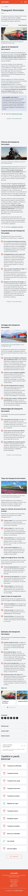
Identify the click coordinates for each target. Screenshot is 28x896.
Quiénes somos (14, 880)
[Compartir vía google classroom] (11, 718)
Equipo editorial (14, 881)
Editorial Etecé (19, 890)
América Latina (17, 645)
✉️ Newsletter (14, 886)
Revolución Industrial (10, 186)
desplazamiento (5, 84)
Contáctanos (14, 884)
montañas (21, 246)
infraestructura (9, 249)
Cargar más (15, 856)
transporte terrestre (7, 56)
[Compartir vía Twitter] (2, 718)
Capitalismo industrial (17, 227)
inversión (6, 421)
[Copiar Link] (17, 718)
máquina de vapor (6, 185)
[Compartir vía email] (8, 718)
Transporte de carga (16, 114)
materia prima (8, 613)
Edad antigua (4, 168)
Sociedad (6, 6)
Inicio (2, 6)
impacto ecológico (19, 372)
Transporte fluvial (22, 701)
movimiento (4, 74)
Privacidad (14, 883)
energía (11, 72)
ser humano (10, 82)
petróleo (19, 533)
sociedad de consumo (17, 92)
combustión (7, 292)
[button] (7, 707)
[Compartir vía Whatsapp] (14, 718)
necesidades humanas (19, 195)
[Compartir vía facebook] (5, 718)
